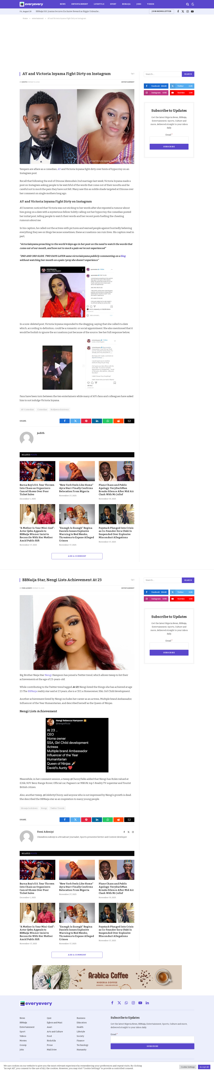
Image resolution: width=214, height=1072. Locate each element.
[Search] (188, 4)
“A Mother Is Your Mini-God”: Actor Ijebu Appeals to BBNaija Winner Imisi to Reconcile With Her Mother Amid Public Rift (37, 534)
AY (59, 169)
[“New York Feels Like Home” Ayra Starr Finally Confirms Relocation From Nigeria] (77, 471)
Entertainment (79, 4)
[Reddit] (9, 197)
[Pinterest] (9, 190)
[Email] (9, 210)
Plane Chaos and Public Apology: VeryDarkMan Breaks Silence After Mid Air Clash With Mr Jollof (116, 490)
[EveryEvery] (31, 4)
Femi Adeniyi (27, 588)
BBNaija (126, 4)
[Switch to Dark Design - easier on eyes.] (192, 4)
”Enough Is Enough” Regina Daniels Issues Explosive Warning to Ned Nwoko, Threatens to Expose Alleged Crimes (76, 534)
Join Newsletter (161, 11)
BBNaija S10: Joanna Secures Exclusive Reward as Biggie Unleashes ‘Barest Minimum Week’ (68, 11)
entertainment (127, 82)
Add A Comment (77, 556)
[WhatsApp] (9, 203)
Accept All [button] (204, 1067)
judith (24, 82)
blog (123, 256)
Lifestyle (99, 4)
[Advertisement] (107, 45)
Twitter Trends (57, 808)
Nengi (48, 675)
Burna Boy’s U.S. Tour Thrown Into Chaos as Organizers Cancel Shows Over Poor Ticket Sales (37, 490)
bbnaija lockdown (29, 808)
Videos (150, 4)
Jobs (138, 4)
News (63, 4)
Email (169, 135)
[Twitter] (9, 183)
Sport (113, 4)
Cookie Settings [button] (188, 1067)
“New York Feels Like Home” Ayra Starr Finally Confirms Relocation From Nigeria (76, 488)
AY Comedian (27, 409)
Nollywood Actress (60, 409)
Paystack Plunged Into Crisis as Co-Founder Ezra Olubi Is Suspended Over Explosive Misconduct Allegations (116, 533)
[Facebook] (9, 177)
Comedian (42, 409)
